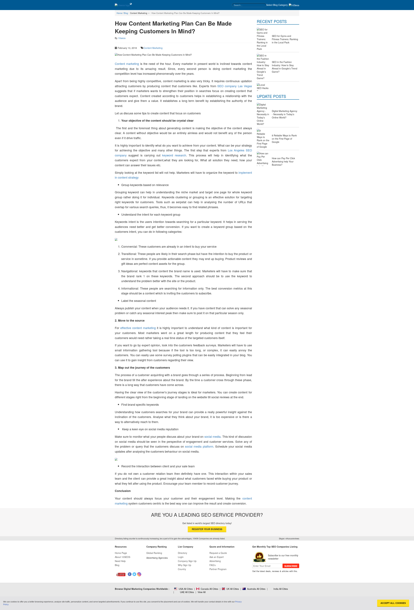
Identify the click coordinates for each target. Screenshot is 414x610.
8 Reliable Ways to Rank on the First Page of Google (284, 138)
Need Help (120, 561)
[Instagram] (139, 574)
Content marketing (127, 63)
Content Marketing (153, 47)
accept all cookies (393, 603)
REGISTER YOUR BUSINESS (207, 529)
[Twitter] (134, 574)
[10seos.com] (122, 5)
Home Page (121, 553)
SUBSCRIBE (290, 566)
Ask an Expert (216, 557)
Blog (117, 565)
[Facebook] (130, 574)
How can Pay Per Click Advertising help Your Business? (283, 161)
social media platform (199, 446)
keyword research (174, 155)
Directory (182, 553)
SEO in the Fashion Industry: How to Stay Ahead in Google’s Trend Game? (284, 66)
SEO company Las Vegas (234, 86)
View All (202, 592)
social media (212, 436)
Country (182, 569)
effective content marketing (138, 328)
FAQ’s (212, 565)
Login (181, 557)
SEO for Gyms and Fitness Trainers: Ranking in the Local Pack (285, 39)
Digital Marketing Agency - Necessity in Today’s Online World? (284, 114)
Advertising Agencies (157, 557)
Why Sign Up (184, 565)
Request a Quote (218, 553)
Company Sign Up (187, 561)
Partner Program (218, 569)
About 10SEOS (122, 557)
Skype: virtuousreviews (289, 538)
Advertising (215, 561)
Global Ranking (154, 553)
